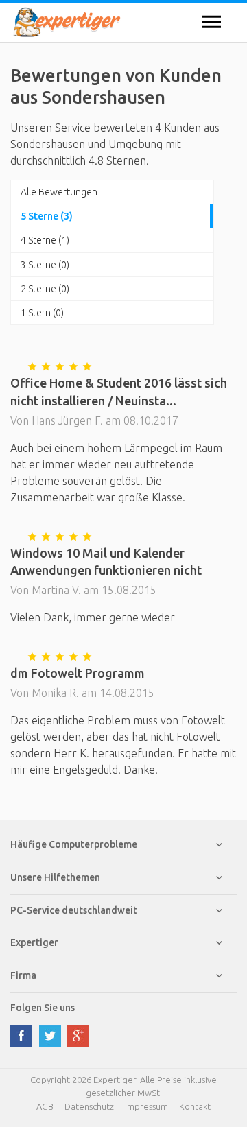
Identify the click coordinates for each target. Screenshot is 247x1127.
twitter (50, 1036)
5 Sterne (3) (47, 216)
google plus (78, 1036)
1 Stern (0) (42, 312)
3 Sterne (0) (45, 264)
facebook (21, 1036)
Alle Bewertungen (59, 192)
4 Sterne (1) (45, 240)
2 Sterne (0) (45, 288)
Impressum (146, 1106)
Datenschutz (89, 1106)
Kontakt (195, 1106)
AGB (45, 1106)
